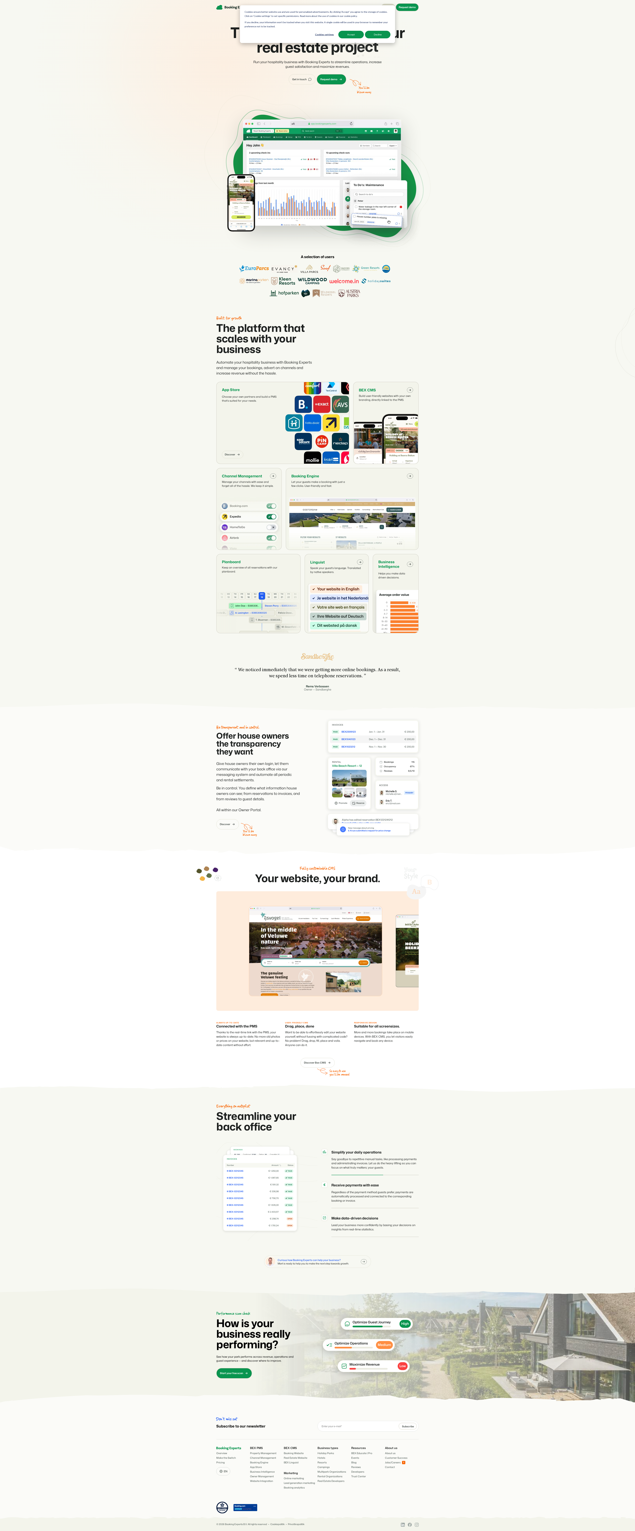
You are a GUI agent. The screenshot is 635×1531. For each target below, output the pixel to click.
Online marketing (294, 1478)
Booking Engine (305, 476)
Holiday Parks (326, 1453)
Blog (354, 1462)
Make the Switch (226, 1458)
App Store (231, 389)
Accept (351, 34)
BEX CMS (367, 390)
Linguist (317, 562)
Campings (324, 1467)
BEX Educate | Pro (361, 1453)
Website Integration (261, 1481)
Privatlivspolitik (296, 1524)
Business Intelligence (388, 564)
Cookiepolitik (277, 1524)
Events (355, 1458)
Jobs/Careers (393, 1462)
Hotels (321, 1458)
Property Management (263, 1453)
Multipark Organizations (332, 1471)
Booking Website (294, 1453)
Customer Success (396, 1458)
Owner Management (262, 1476)
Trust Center (358, 1476)
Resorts (322, 1462)
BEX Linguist (291, 1462)
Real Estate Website (295, 1458)
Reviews (356, 1467)
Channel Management (242, 476)
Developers (357, 1471)
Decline (378, 34)
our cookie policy (348, 16)
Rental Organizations (330, 1476)
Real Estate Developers (331, 1481)
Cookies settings (324, 34)
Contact (390, 1467)
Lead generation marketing (299, 1483)
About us (390, 1453)
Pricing (220, 1462)
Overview (221, 1453)
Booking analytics (294, 1487)
